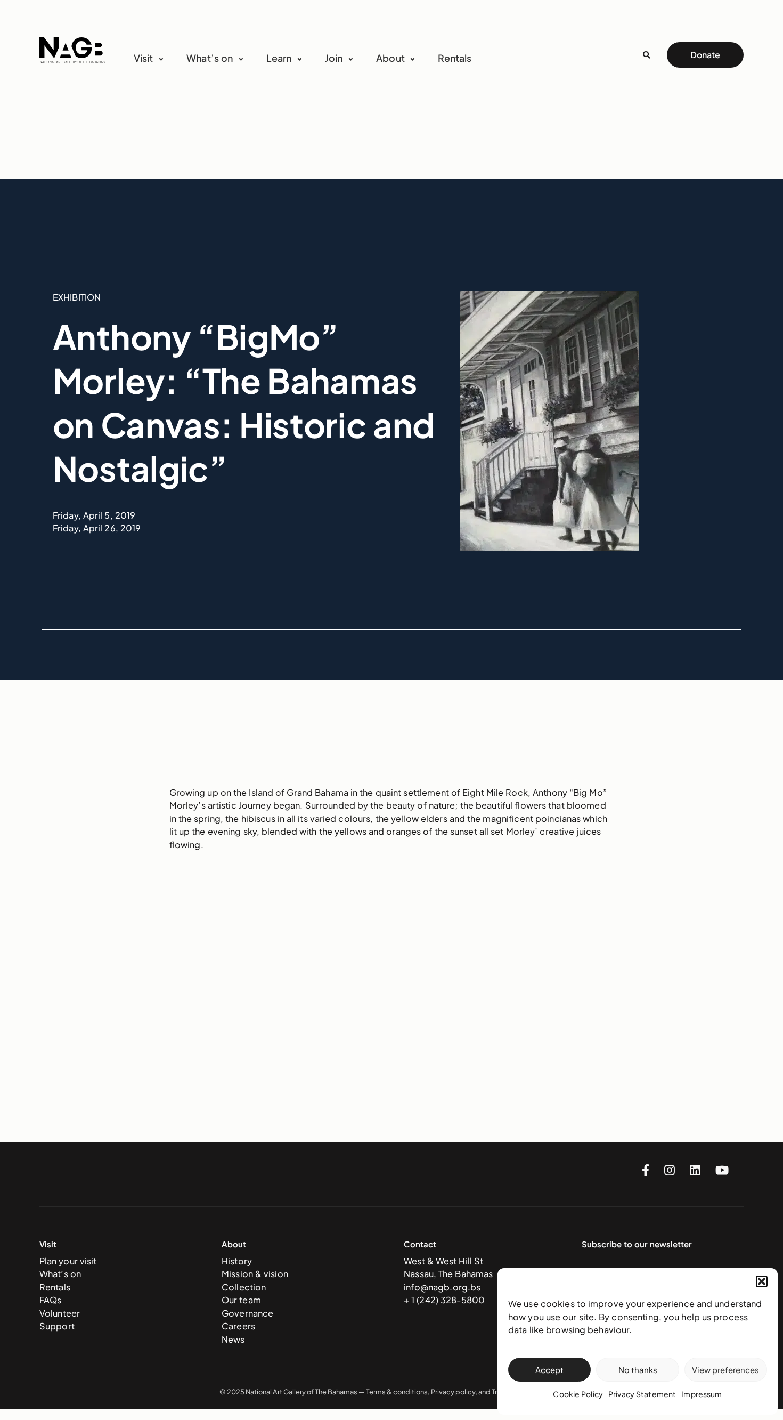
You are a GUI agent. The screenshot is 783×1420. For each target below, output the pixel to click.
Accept (549, 1370)
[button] (761, 1281)
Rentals (454, 58)
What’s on (60, 1273)
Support (57, 1326)
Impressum (701, 1394)
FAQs (50, 1299)
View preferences (725, 1370)
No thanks (637, 1370)
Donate (705, 54)
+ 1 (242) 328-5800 (444, 1299)
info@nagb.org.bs (442, 1287)
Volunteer (59, 1313)
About (390, 58)
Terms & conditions (397, 1391)
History (237, 1260)
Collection (244, 1287)
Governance (247, 1313)
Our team (241, 1299)
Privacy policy (453, 1391)
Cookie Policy (578, 1394)
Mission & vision (255, 1273)
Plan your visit (68, 1260)
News (233, 1339)
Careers (238, 1326)
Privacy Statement (642, 1394)
